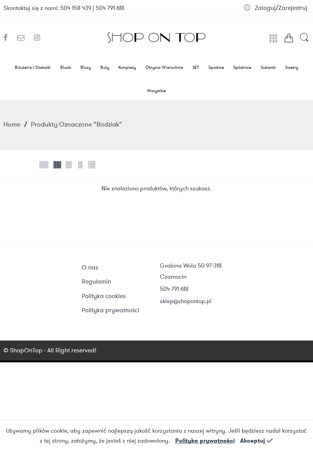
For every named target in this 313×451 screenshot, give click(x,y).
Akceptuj (252, 441)
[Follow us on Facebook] (8, 37)
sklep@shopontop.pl (185, 301)
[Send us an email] (23, 37)
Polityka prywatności (205, 441)
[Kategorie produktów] (273, 41)
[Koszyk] (288, 39)
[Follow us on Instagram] (37, 37)
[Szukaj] (304, 41)
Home (11, 124)
